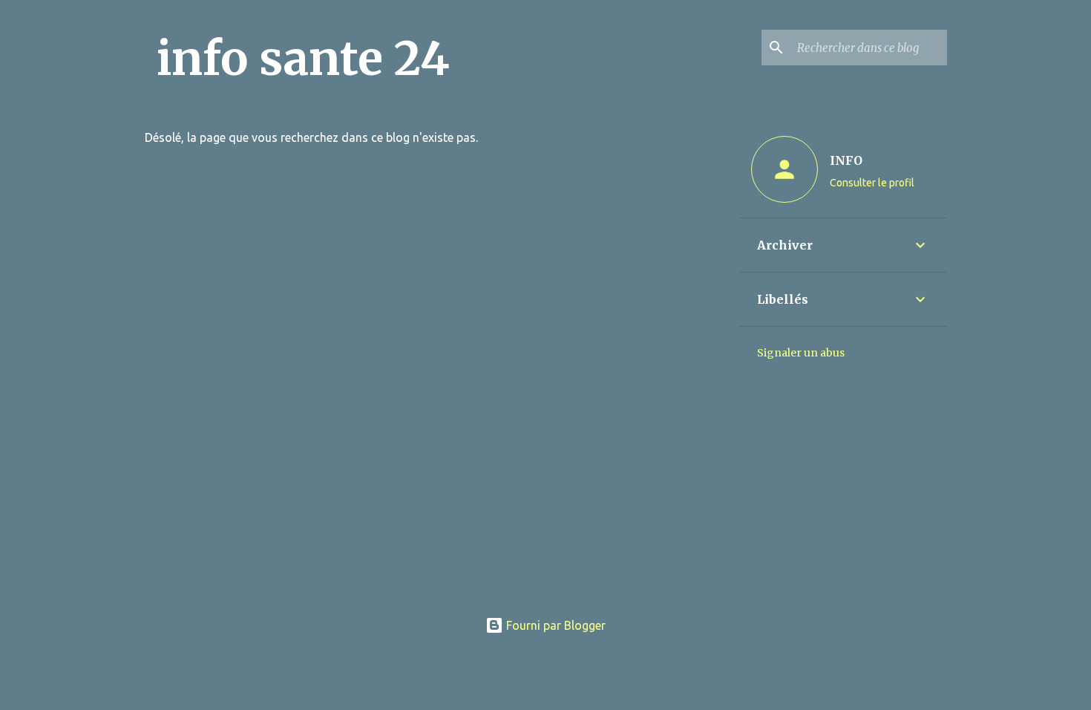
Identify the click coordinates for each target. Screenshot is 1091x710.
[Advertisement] (546, 493)
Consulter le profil (872, 183)
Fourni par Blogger (554, 625)
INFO (846, 160)
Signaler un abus (801, 352)
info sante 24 (303, 59)
